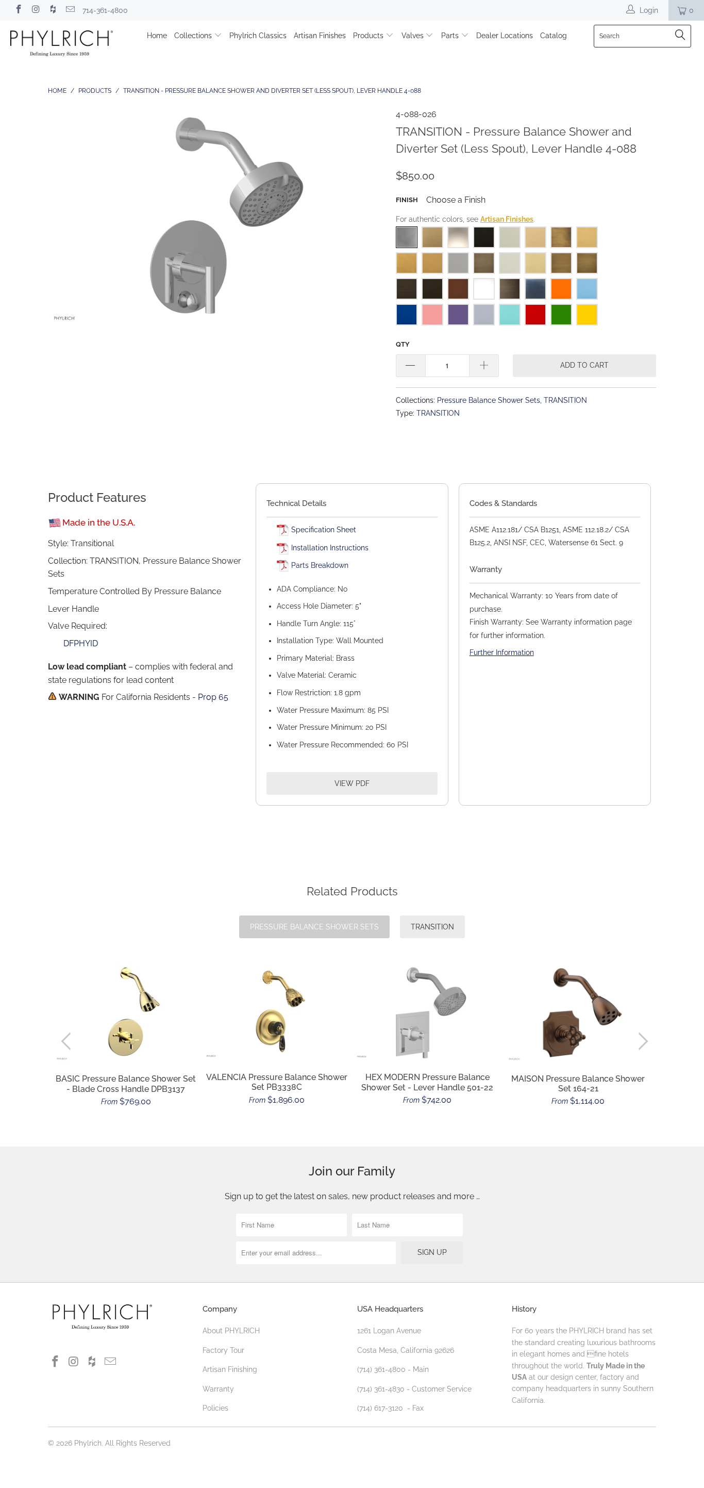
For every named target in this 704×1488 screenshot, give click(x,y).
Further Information (502, 652)
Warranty (218, 1389)
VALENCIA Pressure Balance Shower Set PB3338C (277, 1012)
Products (369, 35)
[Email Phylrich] (70, 10)
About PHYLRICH (231, 1331)
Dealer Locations (504, 35)
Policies (215, 1408)
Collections (194, 35)
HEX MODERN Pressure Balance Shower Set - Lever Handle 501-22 (427, 1013)
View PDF (352, 783)
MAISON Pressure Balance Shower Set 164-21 (578, 1014)
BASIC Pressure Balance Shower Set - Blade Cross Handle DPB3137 (126, 1014)
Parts (451, 35)
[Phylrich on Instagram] (35, 10)
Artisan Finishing (230, 1369)
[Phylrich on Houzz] (52, 10)
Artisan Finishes (320, 35)
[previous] (68, 1041)
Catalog (553, 35)
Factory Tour (223, 1350)
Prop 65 (213, 697)
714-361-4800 (105, 10)
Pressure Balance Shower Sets (488, 400)
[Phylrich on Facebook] (18, 10)
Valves (413, 35)
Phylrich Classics (258, 35)
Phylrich (88, 1443)
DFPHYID (80, 643)
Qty (403, 344)
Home (157, 35)
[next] (641, 1041)
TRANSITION (565, 400)
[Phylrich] (61, 45)
